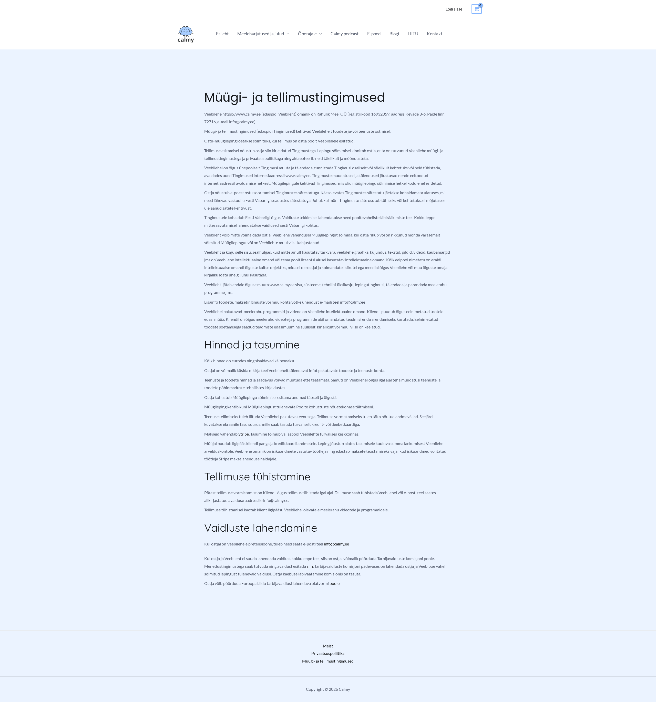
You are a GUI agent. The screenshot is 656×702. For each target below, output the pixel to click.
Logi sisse (454, 8)
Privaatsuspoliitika (327, 653)
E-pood (374, 33)
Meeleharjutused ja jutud (260, 33)
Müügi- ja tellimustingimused (328, 660)
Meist (328, 645)
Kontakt (434, 33)
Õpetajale (307, 33)
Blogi (394, 33)
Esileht (222, 33)
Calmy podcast (344, 33)
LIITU (413, 33)
